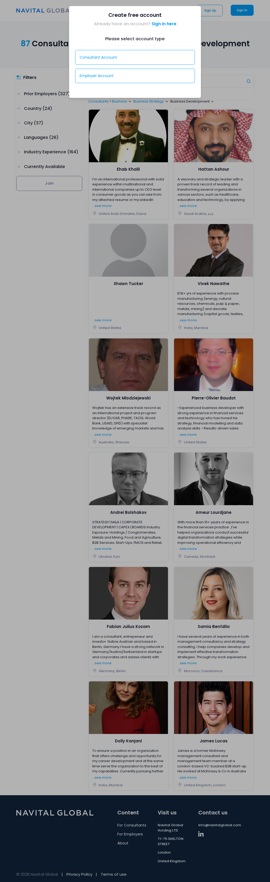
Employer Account (97, 75)
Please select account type (135, 39)
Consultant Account (98, 57)
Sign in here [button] (164, 24)
